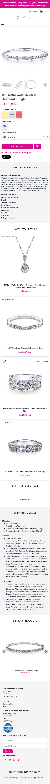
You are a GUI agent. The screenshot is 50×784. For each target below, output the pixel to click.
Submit (8, 751)
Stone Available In (9, 132)
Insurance (6, 699)
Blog (4, 706)
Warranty (6, 694)
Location (6, 701)
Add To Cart (17, 146)
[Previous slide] (5, 85)
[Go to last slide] (4, 651)
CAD (34, 11)
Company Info (8, 704)
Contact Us (7, 691)
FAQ (4, 718)
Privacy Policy (8, 716)
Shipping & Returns (10, 696)
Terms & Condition (9, 713)
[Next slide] (45, 85)
